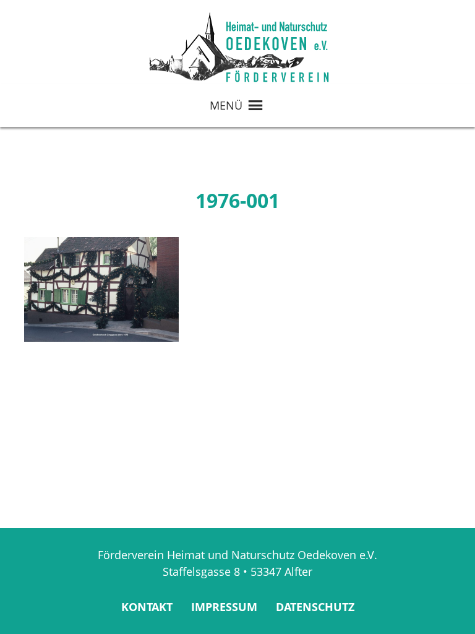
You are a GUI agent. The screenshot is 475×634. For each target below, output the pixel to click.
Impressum (224, 606)
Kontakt (147, 606)
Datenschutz (315, 606)
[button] (226, 105)
